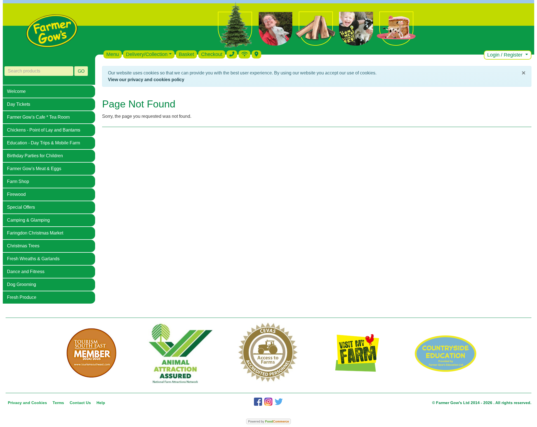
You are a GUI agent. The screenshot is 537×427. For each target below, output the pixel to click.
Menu (112, 54)
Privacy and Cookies (27, 402)
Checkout (211, 54)
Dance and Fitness (25, 271)
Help (100, 402)
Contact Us (80, 402)
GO (81, 71)
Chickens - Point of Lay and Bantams (43, 130)
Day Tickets (18, 104)
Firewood (16, 194)
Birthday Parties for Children (35, 155)
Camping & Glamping (28, 220)
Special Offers (21, 207)
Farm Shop (18, 181)
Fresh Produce (21, 297)
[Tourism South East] (91, 353)
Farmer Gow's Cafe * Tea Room (38, 117)
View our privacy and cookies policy (146, 79)
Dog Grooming (21, 284)
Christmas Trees (23, 245)
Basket (186, 54)
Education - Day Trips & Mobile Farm (43, 142)
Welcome (16, 91)
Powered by (268, 421)
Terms (58, 402)
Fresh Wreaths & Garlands (33, 258)
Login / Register (505, 55)
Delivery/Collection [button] (147, 54)
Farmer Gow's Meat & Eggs (34, 168)
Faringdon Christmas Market (35, 233)
